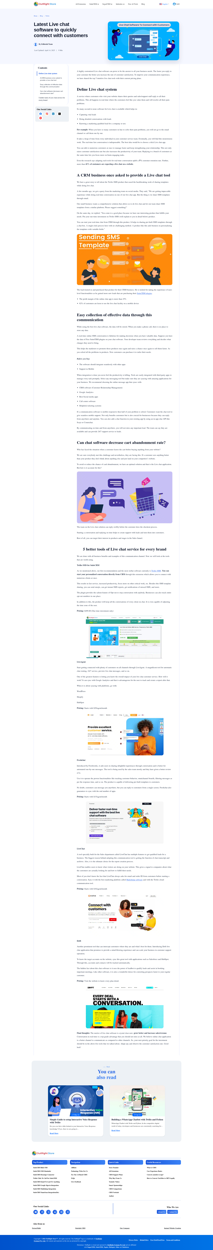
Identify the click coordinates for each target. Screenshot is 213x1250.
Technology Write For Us (79, 1171)
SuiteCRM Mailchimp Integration (44, 1189)
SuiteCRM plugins (144, 293)
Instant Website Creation (172, 1228)
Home (35, 16)
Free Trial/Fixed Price (157, 1240)
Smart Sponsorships (115, 1185)
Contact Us (172, 1212)
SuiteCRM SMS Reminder (42, 1171)
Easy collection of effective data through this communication (51, 86)
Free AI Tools (133, 4)
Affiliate (73, 1167)
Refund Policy (144, 1240)
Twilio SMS (156, 570)
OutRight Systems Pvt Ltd (116, 1245)
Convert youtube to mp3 (155, 1174)
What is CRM (151, 1167)
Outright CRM (80, 1228)
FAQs (73, 1178)
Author (111, 1196)
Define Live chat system (48, 73)
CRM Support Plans (116, 1174)
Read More (54, 1133)
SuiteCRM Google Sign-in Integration (46, 1185)
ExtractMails (36, 1228)
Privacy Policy (133, 1240)
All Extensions (81, 4)
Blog (143, 4)
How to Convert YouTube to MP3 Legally (161, 1178)
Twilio (47, 16)
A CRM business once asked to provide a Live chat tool (51, 79)
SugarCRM (106, 4)
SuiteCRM (93, 4)
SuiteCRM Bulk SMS (40, 1167)
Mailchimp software (134, 879)
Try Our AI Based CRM (79, 1174)
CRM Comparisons (115, 1189)
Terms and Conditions (173, 1240)
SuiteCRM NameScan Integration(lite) (46, 1192)
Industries (119, 4)
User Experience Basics (154, 1171)
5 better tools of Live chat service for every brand (52, 99)
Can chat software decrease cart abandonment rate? (51, 92)
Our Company (125, 1228)
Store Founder (114, 1167)
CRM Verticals (114, 1192)
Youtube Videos (114, 1182)
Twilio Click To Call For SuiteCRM (45, 1178)
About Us (161, 1212)
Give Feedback (76, 1182)
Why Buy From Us (115, 1178)
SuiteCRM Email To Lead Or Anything (46, 1182)
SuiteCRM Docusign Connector (43, 1174)
